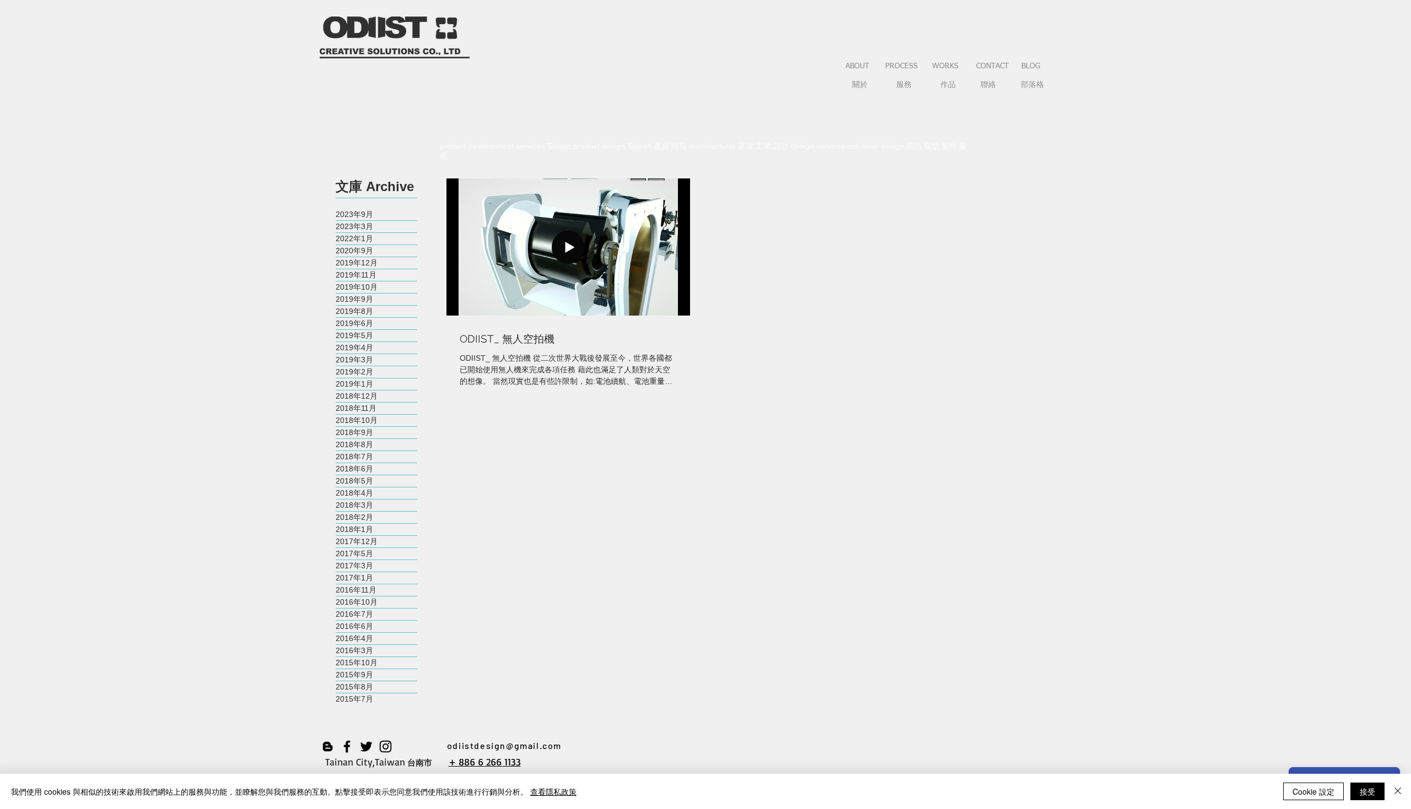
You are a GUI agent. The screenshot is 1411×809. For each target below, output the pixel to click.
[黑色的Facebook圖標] (347, 746)
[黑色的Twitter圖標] (366, 746)
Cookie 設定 (1313, 791)
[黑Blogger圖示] (328, 746)
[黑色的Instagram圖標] (386, 746)
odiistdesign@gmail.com (504, 745)
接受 (1367, 791)
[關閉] (1397, 791)
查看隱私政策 (553, 791)
